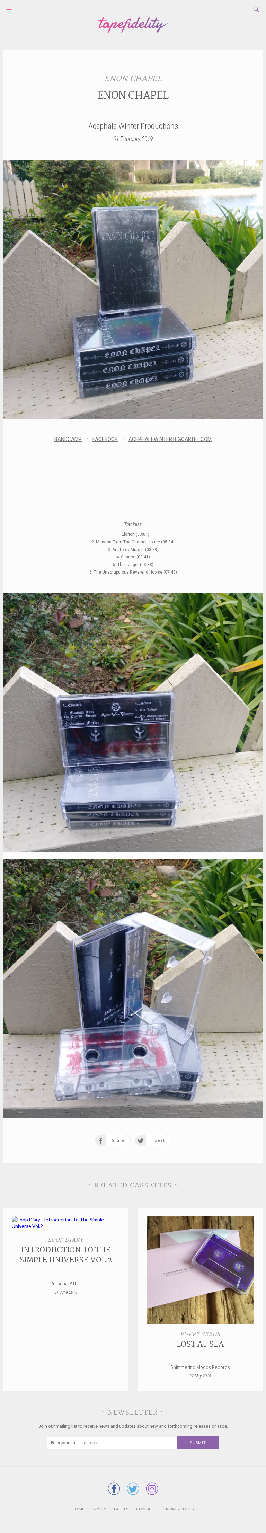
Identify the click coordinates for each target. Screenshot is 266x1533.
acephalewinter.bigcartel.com (170, 439)
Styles (99, 1509)
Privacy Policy (179, 1509)
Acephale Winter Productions (133, 126)
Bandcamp (68, 439)
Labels (121, 1509)
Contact (146, 1509)
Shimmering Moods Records (200, 1367)
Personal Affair (65, 1284)
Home (78, 1509)
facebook (105, 439)
